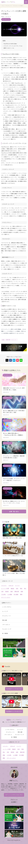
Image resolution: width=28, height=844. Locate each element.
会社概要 (13, 802)
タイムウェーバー (9, 5)
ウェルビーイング (6, 629)
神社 (25, 588)
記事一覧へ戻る (14, 511)
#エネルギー (14, 339)
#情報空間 (8, 339)
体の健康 (16, 594)
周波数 (7, 591)
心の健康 (9, 594)
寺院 (2, 591)
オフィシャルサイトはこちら (14, 795)
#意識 (3, 339)
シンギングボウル (6, 607)
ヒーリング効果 (5, 588)
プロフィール (14, 799)
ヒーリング (5, 611)
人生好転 (3, 594)
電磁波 (12, 588)
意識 (22, 591)
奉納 (21, 588)
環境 (21, 594)
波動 (11, 591)
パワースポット (6, 624)
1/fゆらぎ (11, 585)
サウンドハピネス (5, 597)
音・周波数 (5, 633)
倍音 (17, 588)
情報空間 (16, 591)
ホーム (3, 5)
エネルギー (4, 585)
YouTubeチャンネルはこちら (14, 689)
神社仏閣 (4, 620)
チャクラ (17, 585)
